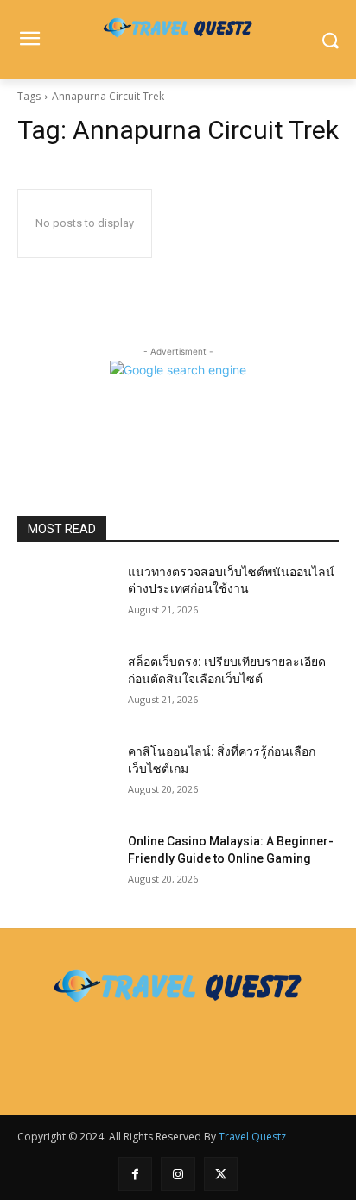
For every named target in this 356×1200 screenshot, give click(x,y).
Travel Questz (252, 1136)
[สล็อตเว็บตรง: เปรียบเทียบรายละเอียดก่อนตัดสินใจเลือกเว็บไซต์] (65, 687)
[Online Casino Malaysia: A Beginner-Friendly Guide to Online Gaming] (65, 867)
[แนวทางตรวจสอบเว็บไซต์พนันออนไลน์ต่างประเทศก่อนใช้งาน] (65, 597)
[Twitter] (221, 1174)
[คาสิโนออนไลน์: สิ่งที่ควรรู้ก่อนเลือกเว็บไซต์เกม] (65, 777)
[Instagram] (177, 1174)
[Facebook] (135, 1174)
